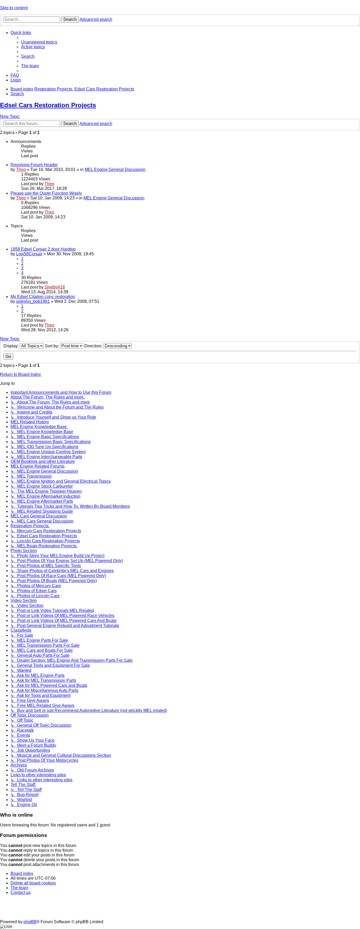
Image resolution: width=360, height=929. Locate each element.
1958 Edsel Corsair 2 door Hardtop (43, 249)
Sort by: (52, 346)
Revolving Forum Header (34, 164)
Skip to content (14, 8)
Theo (21, 169)
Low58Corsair (29, 254)
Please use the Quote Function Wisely (46, 193)
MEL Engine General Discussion (115, 169)
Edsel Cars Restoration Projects (48, 105)
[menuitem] (39, 42)
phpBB (29, 922)
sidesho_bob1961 (33, 301)
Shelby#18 (55, 287)
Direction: (93, 346)
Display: (11, 346)
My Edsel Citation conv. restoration (43, 296)
